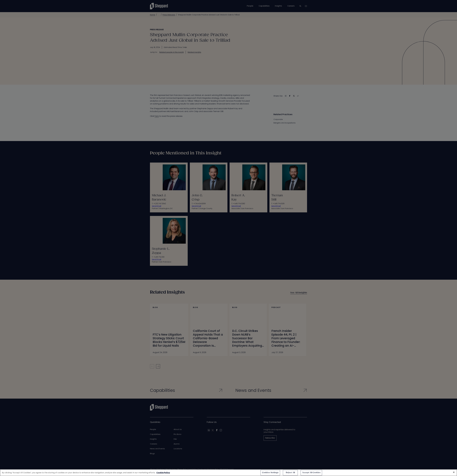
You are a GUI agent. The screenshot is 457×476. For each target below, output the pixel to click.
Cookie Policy (163, 472)
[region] (228, 472)
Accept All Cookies (311, 472)
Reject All (290, 472)
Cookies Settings (270, 472)
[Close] (453, 472)
